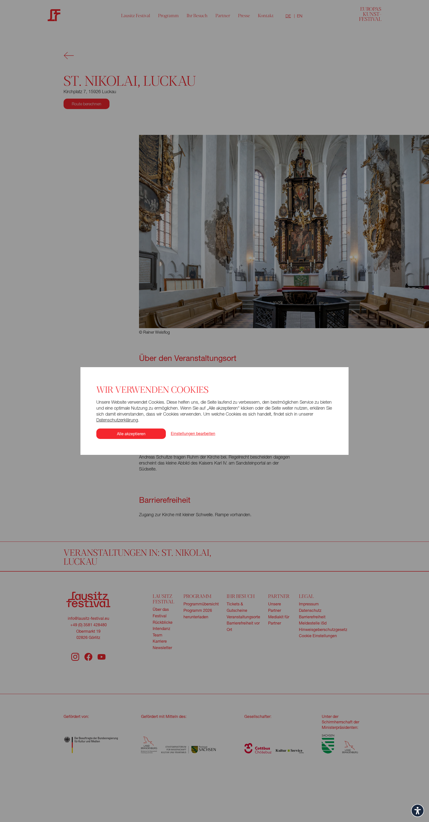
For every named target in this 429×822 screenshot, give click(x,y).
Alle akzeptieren (131, 433)
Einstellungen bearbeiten (193, 433)
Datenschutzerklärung (117, 420)
